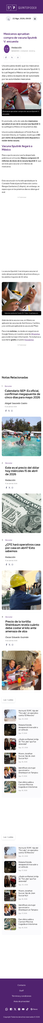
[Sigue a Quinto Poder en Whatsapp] (6, 1009)
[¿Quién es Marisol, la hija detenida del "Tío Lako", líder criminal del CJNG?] (10, 744)
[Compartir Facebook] (6, 57)
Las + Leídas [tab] (8, 700)
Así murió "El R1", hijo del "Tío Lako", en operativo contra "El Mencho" (28, 713)
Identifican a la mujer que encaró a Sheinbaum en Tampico (28, 770)
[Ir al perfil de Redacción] (7, 48)
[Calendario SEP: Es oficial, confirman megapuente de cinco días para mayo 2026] (21, 436)
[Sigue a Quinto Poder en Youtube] (23, 1009)
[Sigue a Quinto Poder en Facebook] (11, 1009)
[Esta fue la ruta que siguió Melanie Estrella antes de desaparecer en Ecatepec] (10, 730)
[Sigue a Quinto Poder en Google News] (34, 1009)
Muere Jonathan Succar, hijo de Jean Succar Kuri (27, 756)
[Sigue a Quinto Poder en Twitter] (15, 1009)
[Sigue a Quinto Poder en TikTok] (27, 1009)
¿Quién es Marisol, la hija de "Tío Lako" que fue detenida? (28, 741)
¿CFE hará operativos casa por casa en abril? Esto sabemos (22, 548)
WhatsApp (35, 334)
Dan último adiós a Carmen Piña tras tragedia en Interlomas (28, 784)
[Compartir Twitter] (12, 57)
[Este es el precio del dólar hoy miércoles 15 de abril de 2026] (21, 513)
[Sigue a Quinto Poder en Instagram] (19, 1009)
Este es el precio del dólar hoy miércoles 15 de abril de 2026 (22, 471)
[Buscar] (8, 18)
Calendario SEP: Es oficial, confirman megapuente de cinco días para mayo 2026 (22, 394)
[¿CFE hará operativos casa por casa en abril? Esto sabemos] (21, 590)
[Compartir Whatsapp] (18, 57)
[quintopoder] (21, 8)
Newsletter (29, 339)
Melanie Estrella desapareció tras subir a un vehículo (28, 727)
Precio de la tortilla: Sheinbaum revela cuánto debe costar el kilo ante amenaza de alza (22, 626)
